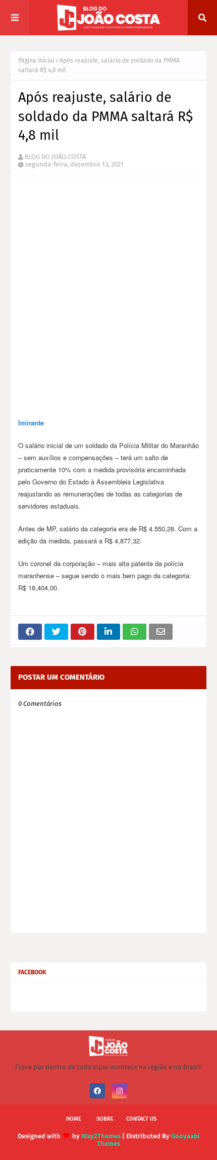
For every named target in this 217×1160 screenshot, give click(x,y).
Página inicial (36, 60)
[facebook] (97, 1090)
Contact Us (141, 1119)
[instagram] (119, 1090)
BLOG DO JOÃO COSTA (55, 156)
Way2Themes (101, 1136)
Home (73, 1119)
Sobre (105, 1119)
